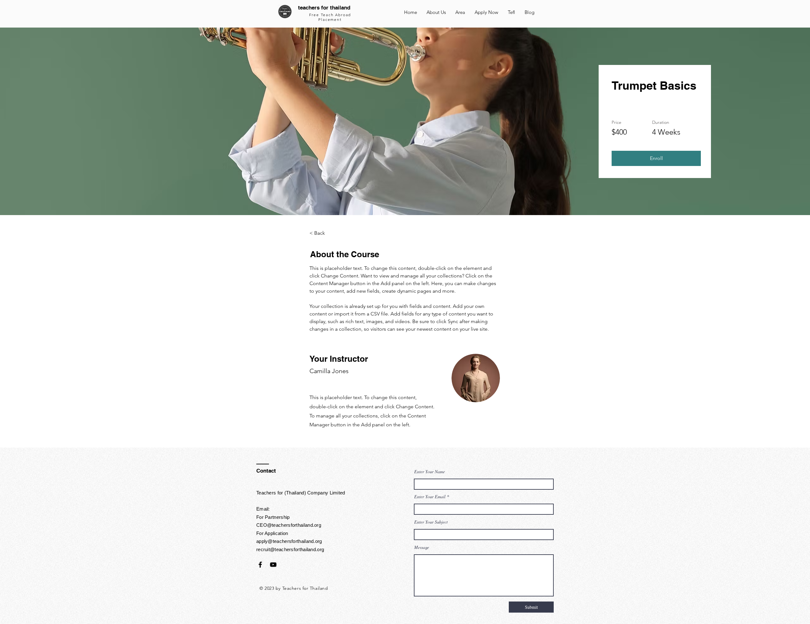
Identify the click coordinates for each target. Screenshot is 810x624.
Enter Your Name (429, 471)
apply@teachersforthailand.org (289, 541)
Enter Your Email (430, 496)
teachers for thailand (324, 7)
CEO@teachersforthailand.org (288, 525)
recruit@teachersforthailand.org (290, 549)
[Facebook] (260, 565)
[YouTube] (273, 565)
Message (421, 547)
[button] (656, 158)
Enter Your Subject (431, 522)
